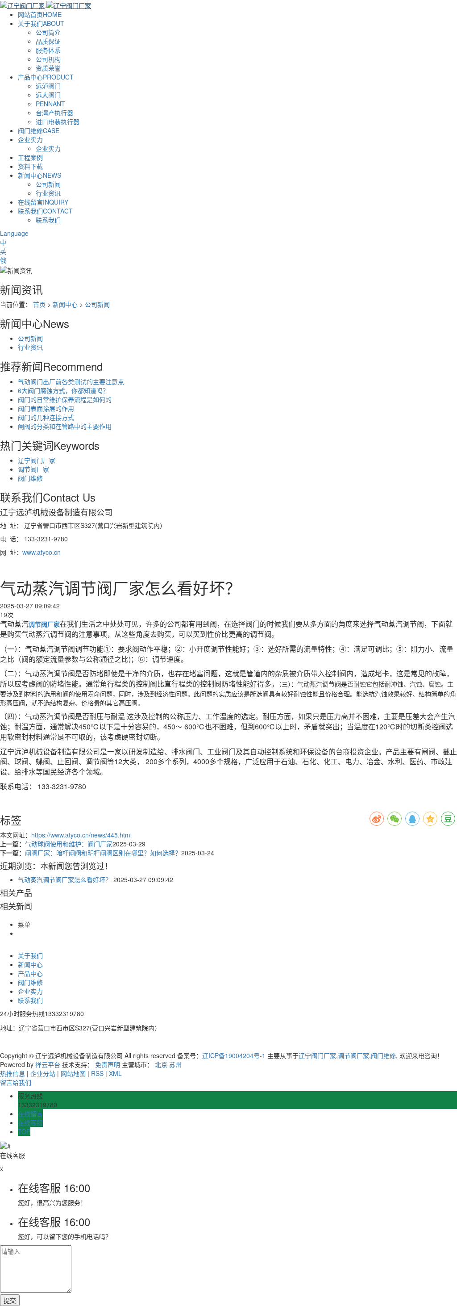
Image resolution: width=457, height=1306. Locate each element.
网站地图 (73, 1073)
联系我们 (45, 210)
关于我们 (41, 23)
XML (115, 1073)
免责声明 (107, 1064)
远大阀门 (48, 94)
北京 (161, 1064)
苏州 (175, 1064)
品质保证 (48, 41)
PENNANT (50, 103)
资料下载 (30, 166)
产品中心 (46, 76)
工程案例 (30, 157)
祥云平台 (47, 1064)
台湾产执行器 (54, 112)
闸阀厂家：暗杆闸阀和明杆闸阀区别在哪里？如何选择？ (103, 852)
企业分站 (42, 1073)
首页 (39, 304)
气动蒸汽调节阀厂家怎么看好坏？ (65, 879)
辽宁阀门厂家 (36, 460)
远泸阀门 (48, 85)
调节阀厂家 (33, 469)
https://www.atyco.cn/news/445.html (81, 834)
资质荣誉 (48, 67)
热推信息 (12, 1073)
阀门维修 (38, 130)
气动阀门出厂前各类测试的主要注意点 (71, 381)
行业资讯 (48, 192)
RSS (97, 1073)
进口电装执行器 (57, 121)
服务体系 (48, 50)
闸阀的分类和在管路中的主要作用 (65, 426)
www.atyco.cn (41, 552)
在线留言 (43, 201)
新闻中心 (39, 175)
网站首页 (40, 14)
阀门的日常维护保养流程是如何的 (65, 399)
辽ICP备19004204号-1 (234, 1055)
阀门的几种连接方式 (46, 417)
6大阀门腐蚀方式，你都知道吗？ (63, 390)
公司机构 (48, 58)
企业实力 (30, 139)
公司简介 (48, 32)
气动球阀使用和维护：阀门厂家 (68, 843)
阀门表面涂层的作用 (46, 408)
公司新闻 (48, 184)
